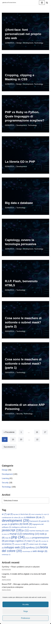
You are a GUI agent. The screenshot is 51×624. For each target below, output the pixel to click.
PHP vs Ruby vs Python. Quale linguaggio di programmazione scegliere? (24, 116)
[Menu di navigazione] (42, 2)
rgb (38, 541)
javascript (12, 530)
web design (40, 551)
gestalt (45, 521)
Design (19, 43)
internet (33, 527)
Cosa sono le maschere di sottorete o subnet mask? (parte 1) (23, 363)
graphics (16, 524)
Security (19, 414)
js (25, 530)
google (6, 524)
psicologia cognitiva (15, 541)
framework (35, 521)
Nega (25, 611)
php (18, 537)
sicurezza (8, 544)
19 (13, 439)
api (10, 514)
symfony (33, 547)
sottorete (18, 544)
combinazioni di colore (11, 517)
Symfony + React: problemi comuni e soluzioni (20, 567)
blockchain (26, 514)
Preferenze (25, 618)
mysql (16, 533)
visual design (27, 551)
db (42, 517)
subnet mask (35, 544)
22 (37, 439)
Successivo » (9, 447)
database (32, 517)
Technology (38, 43)
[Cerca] (47, 3)
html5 (27, 524)
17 (45, 432)
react (31, 541)
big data (16, 514)
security (44, 541)
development (15, 520)
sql (25, 544)
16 (37, 432)
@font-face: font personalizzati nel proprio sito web (23, 34)
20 (21, 439)
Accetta (25, 604)
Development (28, 43)
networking (31, 533)
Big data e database (19, 203)
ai (4, 514)
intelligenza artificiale (20, 527)
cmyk (46, 514)
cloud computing (37, 514)
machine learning (36, 531)
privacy (28, 538)
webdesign (6, 554)
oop (8, 538)
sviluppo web (14, 547)
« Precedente (9, 432)
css (23, 517)
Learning (5, 478)
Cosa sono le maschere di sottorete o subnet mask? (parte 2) (23, 322)
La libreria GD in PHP (20, 161)
